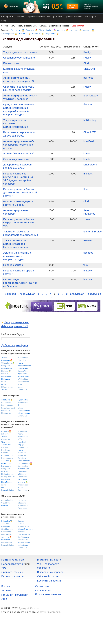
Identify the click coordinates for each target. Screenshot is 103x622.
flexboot (88, 104)
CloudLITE (89, 132)
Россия (5, 586)
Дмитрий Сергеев (29, 608)
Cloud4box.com (7, 455)
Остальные (22, 390)
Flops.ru (4, 506)
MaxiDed (88, 141)
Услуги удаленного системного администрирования (15, 123)
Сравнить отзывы (12, 572)
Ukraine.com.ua (24, 411)
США (4, 599)
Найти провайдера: (13, 334)
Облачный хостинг (48, 576)
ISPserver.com (7, 387)
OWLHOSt (22, 360)
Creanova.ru (6, 532)
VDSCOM (89, 68)
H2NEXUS (5, 471)
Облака (42, 26)
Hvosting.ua (6, 413)
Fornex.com (6, 466)
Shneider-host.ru (24, 366)
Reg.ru (20, 363)
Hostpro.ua (5, 411)
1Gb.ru (4, 358)
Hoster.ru (74, 30)
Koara (20, 434)
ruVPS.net (22, 453)
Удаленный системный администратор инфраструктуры (17, 256)
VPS (13, 26)
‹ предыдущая (26, 293)
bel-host (88, 77)
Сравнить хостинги (73, 16)
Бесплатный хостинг (49, 580)
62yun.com (5, 442)
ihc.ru (3, 384)
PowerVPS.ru (23, 447)
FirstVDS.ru (5, 463)
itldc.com (21, 521)
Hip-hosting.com (7, 474)
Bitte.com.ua (6, 403)
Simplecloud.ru (45, 30)
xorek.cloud (22, 384)
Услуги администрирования (20, 52)
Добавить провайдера (14, 345)
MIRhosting (90, 120)
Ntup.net (21, 532)
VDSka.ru (21, 474)
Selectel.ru (15, 30)
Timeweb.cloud (24, 542)
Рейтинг (20, 16)
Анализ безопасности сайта (20, 153)
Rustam (87, 240)
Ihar (85, 189)
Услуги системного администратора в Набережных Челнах (15, 244)
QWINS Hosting (24, 534)
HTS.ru (4, 382)
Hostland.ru (5, 379)
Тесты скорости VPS (27, 26)
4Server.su (5, 439)
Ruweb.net (22, 455)
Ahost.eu (4, 447)
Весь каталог (78, 26)
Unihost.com (23, 545)
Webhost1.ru (23, 379)
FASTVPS (61, 30)
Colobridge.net (7, 33)
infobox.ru (22, 503)
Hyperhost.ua (23, 400)
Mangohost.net (24, 526)
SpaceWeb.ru (23, 371)
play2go (21, 445)
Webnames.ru (23, 382)
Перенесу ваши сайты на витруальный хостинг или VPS (18, 222)
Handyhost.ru (6, 368)
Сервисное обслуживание (19, 57)
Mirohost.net (23, 403)
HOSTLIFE (23, 34)
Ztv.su (20, 488)
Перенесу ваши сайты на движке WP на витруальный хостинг (20, 192)
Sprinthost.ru (23, 374)
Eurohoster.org (7, 458)
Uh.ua (20, 408)
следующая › (78, 293)
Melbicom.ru (22, 437)
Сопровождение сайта (16, 159)
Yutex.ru (21, 387)
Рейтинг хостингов (12, 559)
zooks (86, 219)
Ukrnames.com (24, 413)
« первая (10, 293)
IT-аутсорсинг (11, 63)
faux (85, 265)
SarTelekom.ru (23, 537)
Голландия (21, 594)
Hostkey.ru (5, 479)
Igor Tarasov (90, 95)
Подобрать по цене (36, 16)
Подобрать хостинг (13, 564)
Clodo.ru (4, 453)
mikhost (87, 173)
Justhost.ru (22, 431)
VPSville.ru (22, 479)
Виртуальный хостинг (50, 559)
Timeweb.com (23, 376)
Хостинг (4, 26)
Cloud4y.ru (5, 503)
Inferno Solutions (7, 490)
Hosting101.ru (7, 16)
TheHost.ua (22, 405)
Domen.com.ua (7, 405)
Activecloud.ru (6, 500)
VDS (40, 564)
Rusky (87, 52)
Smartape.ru (22, 540)
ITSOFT (21, 524)
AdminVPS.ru (6, 445)
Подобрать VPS (54, 16)
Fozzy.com (5, 366)
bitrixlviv (88, 270)
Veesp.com (22, 477)
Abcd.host (5, 524)
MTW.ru (21, 439)
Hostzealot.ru (6, 542)
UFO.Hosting (23, 471)
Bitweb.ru (30, 30)
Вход (3, 20)
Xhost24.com (23, 485)
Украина (6, 590)
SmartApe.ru (23, 368)
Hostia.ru (4, 374)
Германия (7, 594)
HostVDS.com (6, 482)
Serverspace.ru (24, 461)
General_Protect (92, 231)
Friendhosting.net (8, 408)
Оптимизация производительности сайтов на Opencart (20, 283)
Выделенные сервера (59, 26)
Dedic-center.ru (7, 534)
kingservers (90, 164)
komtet (87, 153)
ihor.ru (3, 488)
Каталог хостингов (12, 576)
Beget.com (50, 33)
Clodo (86, 63)
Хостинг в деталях (49, 612)
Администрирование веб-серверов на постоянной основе (18, 144)
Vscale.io (36, 33)
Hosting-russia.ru (7, 477)
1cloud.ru (4, 434)
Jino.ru (4, 390)
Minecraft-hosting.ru (25, 529)
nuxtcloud (21, 442)
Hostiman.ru (6, 376)
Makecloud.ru (23, 506)
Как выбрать (90, 16)
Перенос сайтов (13, 265)
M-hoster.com (23, 358)
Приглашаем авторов (48, 594)
